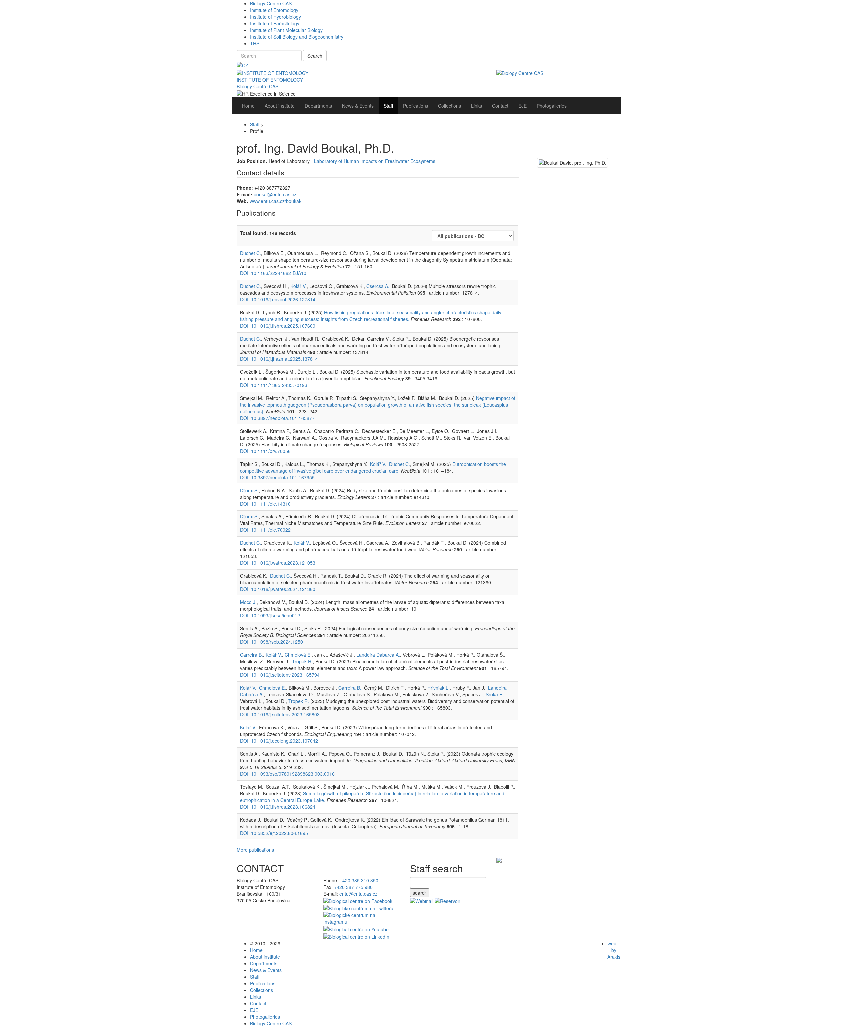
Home (256, 950)
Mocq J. (248, 602)
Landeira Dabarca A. (378, 654)
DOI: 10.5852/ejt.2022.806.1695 (274, 833)
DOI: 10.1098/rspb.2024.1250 (271, 641)
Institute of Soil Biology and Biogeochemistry (296, 36)
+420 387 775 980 (353, 887)
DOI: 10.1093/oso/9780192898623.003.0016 (287, 773)
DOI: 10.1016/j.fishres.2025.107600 (277, 325)
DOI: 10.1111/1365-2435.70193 (273, 385)
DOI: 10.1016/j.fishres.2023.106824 (277, 806)
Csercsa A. (377, 286)
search (420, 892)
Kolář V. (298, 286)
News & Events (266, 970)
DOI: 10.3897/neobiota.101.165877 (277, 418)
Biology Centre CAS (271, 3)
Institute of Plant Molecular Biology (286, 30)
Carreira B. (251, 654)
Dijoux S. (249, 490)
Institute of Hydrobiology (275, 16)
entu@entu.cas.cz (358, 893)
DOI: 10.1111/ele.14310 (265, 503)
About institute (265, 956)
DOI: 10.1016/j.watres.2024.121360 (277, 589)
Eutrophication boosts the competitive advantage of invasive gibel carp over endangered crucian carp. (373, 467)
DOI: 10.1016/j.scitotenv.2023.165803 (280, 714)
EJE (254, 1010)
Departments (263, 963)
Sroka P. (494, 694)
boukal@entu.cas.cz (275, 194)
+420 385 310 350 (359, 880)
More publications (255, 849)
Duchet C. (250, 253)
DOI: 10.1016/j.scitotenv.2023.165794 (280, 674)
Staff (254, 124)
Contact (258, 1003)
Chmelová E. (298, 654)
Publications (262, 983)
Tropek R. (302, 661)
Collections (261, 990)
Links (255, 996)
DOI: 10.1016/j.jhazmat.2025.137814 (279, 358)
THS (254, 43)
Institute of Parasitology (274, 23)
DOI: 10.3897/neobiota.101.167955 (277, 477)
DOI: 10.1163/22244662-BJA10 (273, 273)
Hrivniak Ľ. (438, 687)
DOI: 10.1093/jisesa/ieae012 (270, 615)
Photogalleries (265, 1016)
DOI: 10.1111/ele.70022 (265, 529)
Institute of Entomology (274, 10)
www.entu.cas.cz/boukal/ (275, 201)
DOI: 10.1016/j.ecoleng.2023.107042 (279, 740)
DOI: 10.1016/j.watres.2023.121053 (277, 562)
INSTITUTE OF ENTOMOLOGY (270, 79)
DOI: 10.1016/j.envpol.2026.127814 (277, 299)
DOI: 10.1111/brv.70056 (265, 451)
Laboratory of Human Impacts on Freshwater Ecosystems (374, 161)
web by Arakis (613, 950)
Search (314, 55)
